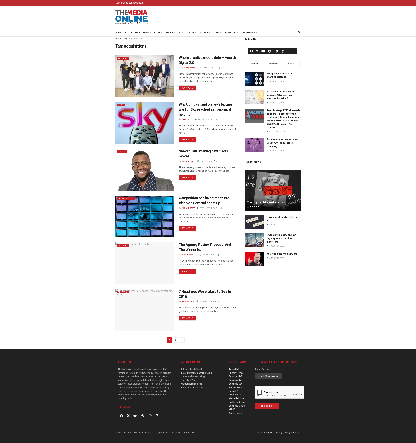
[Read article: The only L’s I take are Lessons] (273, 190)
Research (123, 292)
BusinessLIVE (235, 380)
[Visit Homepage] (131, 17)
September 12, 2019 (208, 68)
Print (157, 32)
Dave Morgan (188, 301)
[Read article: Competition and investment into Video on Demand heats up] (144, 216)
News (146, 32)
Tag (125, 38)
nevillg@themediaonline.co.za (196, 373)
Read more (189, 87)
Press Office (248, 32)
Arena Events (236, 413)
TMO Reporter (188, 68)
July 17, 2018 (205, 161)
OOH (217, 32)
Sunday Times (236, 373)
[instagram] (276, 51)
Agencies (205, 32)
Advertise (267, 432)
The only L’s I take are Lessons (265, 202)
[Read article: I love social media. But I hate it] (254, 222)
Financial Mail (235, 387)
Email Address (263, 369)
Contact (297, 432)
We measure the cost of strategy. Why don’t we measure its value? (280, 95)
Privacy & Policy (283, 432)
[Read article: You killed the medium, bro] (254, 259)
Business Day (235, 383)
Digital (190, 32)
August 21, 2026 (256, 207)
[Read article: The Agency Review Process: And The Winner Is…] (144, 263)
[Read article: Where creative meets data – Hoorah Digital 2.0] (144, 76)
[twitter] (257, 51)
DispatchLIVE (235, 394)
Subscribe (267, 406)
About (257, 432)
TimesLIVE (234, 369)
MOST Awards (132, 32)
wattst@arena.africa (191, 383)
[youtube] (263, 51)
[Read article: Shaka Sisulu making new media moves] (144, 170)
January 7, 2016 (206, 301)
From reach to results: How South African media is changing (282, 143)
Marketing (230, 32)
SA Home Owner (237, 402)
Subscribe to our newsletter (129, 2)
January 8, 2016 (208, 255)
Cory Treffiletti (189, 255)
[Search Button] (299, 32)
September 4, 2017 (208, 208)
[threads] (282, 51)
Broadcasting (173, 32)
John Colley (188, 120)
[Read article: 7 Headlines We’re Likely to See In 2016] (144, 310)
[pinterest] (269, 51)
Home (118, 32)
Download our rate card (193, 387)
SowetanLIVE (235, 376)
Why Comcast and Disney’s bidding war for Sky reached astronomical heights (205, 109)
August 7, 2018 (205, 120)
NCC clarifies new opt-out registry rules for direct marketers (281, 238)
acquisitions (136, 38)
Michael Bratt (188, 161)
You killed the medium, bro (281, 253)
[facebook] (251, 51)
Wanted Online (236, 398)
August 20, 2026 (276, 258)
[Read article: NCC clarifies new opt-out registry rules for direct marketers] (254, 240)
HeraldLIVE (234, 391)
